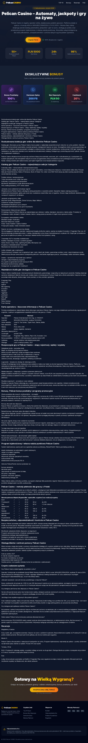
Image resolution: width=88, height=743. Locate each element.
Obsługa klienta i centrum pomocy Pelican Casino (17, 138)
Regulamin (48, 718)
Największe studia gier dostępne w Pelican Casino (17, 123)
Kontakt (47, 710)
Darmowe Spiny (27, 715)
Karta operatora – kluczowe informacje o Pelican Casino (19, 125)
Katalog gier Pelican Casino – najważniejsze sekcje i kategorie (21, 121)
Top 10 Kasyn (27, 710)
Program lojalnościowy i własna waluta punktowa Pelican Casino (22, 132)
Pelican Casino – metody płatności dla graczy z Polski (18, 134)
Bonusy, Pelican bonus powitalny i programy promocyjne (20, 130)
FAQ (83, 3)
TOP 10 (61, 3)
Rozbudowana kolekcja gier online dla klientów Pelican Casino (21, 119)
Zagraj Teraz (33, 40)
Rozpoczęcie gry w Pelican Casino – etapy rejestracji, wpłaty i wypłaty (24, 128)
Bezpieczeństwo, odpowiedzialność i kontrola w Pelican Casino (22, 136)
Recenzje (77, 3)
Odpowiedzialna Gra (51, 713)
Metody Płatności (28, 718)
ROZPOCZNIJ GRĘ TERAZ (44, 690)
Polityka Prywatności (51, 715)
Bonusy (68, 3)
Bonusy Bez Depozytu (29, 713)
